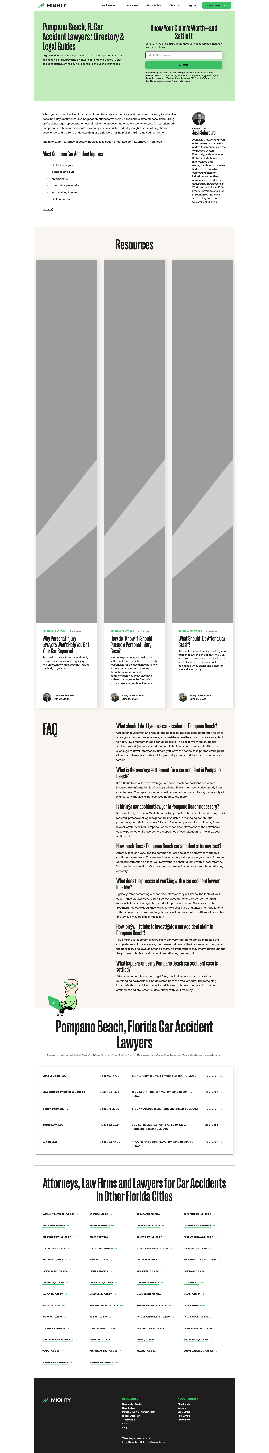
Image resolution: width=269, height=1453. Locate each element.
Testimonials (128, 1419)
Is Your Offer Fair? (131, 1416)
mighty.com (55, 141)
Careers (182, 1408)
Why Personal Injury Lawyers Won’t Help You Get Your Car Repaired (66, 644)
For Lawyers (184, 1416)
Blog (124, 1427)
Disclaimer (162, 81)
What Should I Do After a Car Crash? (201, 641)
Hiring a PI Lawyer (54, 631)
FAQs (125, 1423)
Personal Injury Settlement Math (138, 1412)
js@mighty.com (158, 1442)
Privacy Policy (178, 81)
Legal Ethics (184, 1412)
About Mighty (185, 1404)
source (47, 209)
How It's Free (129, 1408)
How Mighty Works (132, 1404)
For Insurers (184, 1419)
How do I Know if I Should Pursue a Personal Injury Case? (131, 644)
